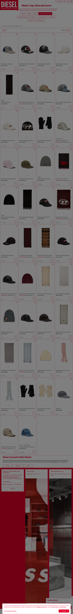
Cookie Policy (63, 607)
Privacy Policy (55, 607)
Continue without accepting (10, 611)
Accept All (64, 611)
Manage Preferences (41, 607)
